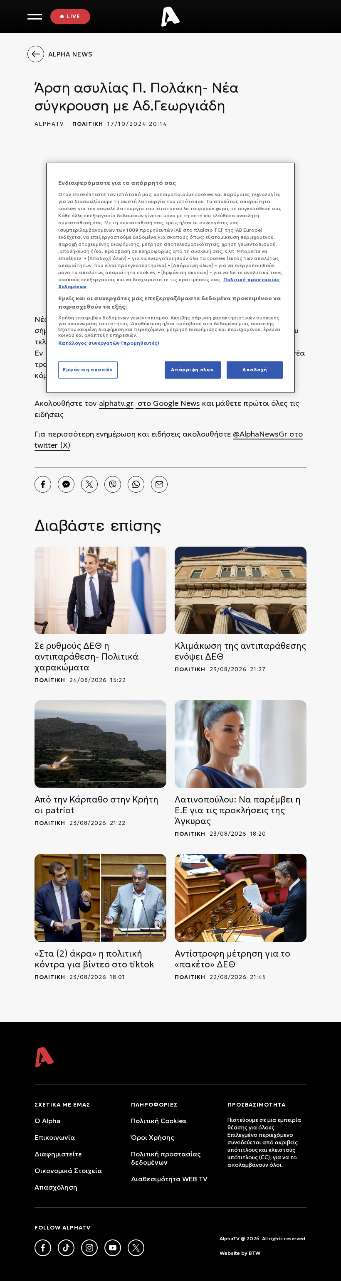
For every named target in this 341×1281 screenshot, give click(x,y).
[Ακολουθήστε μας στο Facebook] (43, 1247)
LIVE (73, 16)
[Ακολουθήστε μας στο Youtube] (112, 1247)
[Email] (159, 484)
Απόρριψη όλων (192, 369)
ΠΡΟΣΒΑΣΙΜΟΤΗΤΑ (256, 1104)
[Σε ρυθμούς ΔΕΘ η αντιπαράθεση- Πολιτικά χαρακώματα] (100, 590)
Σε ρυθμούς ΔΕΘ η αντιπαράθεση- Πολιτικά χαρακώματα (86, 656)
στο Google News (168, 403)
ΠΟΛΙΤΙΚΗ (87, 124)
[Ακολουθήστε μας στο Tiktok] (66, 1247)
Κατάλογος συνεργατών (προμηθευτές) (108, 343)
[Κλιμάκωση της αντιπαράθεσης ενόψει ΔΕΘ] (240, 590)
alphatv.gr (116, 403)
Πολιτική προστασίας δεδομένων (165, 1158)
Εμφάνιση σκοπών (88, 369)
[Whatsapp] (136, 484)
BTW (254, 1253)
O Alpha (47, 1121)
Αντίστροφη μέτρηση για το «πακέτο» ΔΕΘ (232, 959)
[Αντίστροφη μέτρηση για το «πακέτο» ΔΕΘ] (240, 898)
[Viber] (112, 484)
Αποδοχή (254, 369)
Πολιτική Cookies (158, 1121)
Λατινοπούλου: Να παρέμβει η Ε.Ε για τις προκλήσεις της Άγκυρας (238, 810)
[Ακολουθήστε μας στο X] (136, 1247)
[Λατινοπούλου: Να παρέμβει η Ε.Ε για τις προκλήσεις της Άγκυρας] (240, 744)
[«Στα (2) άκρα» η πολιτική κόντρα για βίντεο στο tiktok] (100, 898)
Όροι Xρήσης (152, 1137)
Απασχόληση (56, 1187)
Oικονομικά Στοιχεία (68, 1170)
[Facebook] (43, 484)
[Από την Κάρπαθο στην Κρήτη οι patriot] (100, 744)
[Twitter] (89, 484)
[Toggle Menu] (34, 17)
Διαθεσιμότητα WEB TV (169, 1179)
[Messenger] (66, 484)
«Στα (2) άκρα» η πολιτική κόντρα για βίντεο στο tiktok (94, 959)
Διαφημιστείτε (58, 1154)
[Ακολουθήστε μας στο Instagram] (89, 1247)
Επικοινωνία (55, 1137)
